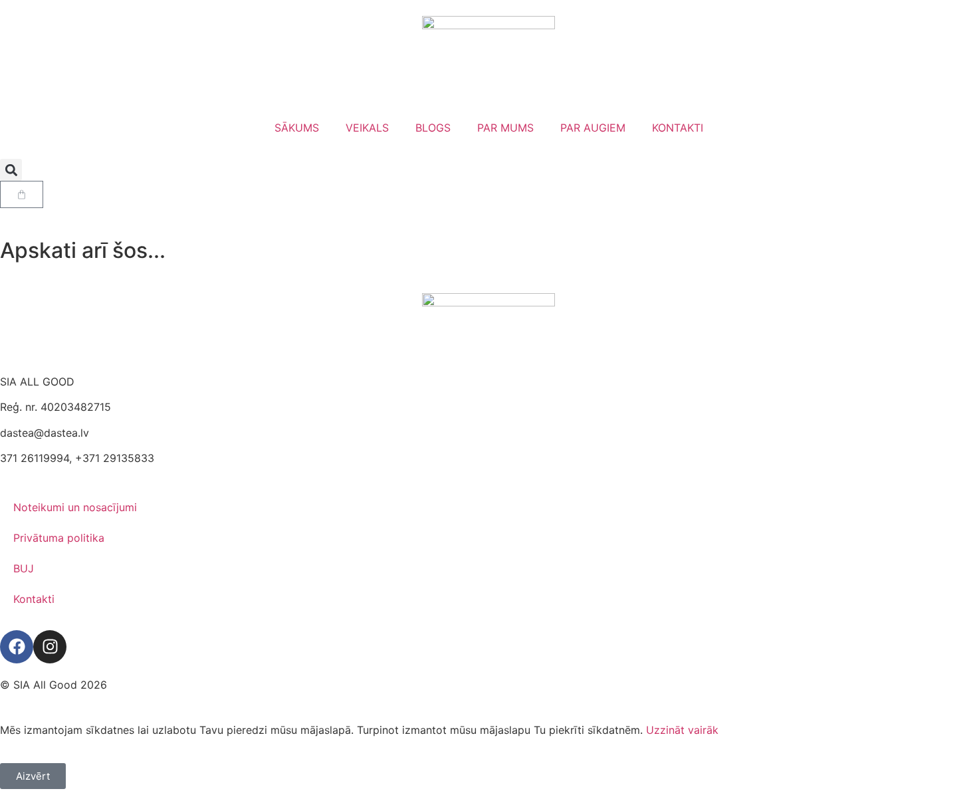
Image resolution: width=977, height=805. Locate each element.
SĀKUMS (296, 127)
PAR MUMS (505, 127)
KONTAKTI (677, 127)
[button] (11, 170)
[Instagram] (49, 646)
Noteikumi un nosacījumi (75, 507)
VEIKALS (367, 127)
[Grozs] (21, 194)
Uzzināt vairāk (682, 730)
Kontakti (33, 599)
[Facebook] (16, 646)
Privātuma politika (58, 537)
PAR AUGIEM (592, 127)
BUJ (23, 568)
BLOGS (433, 127)
